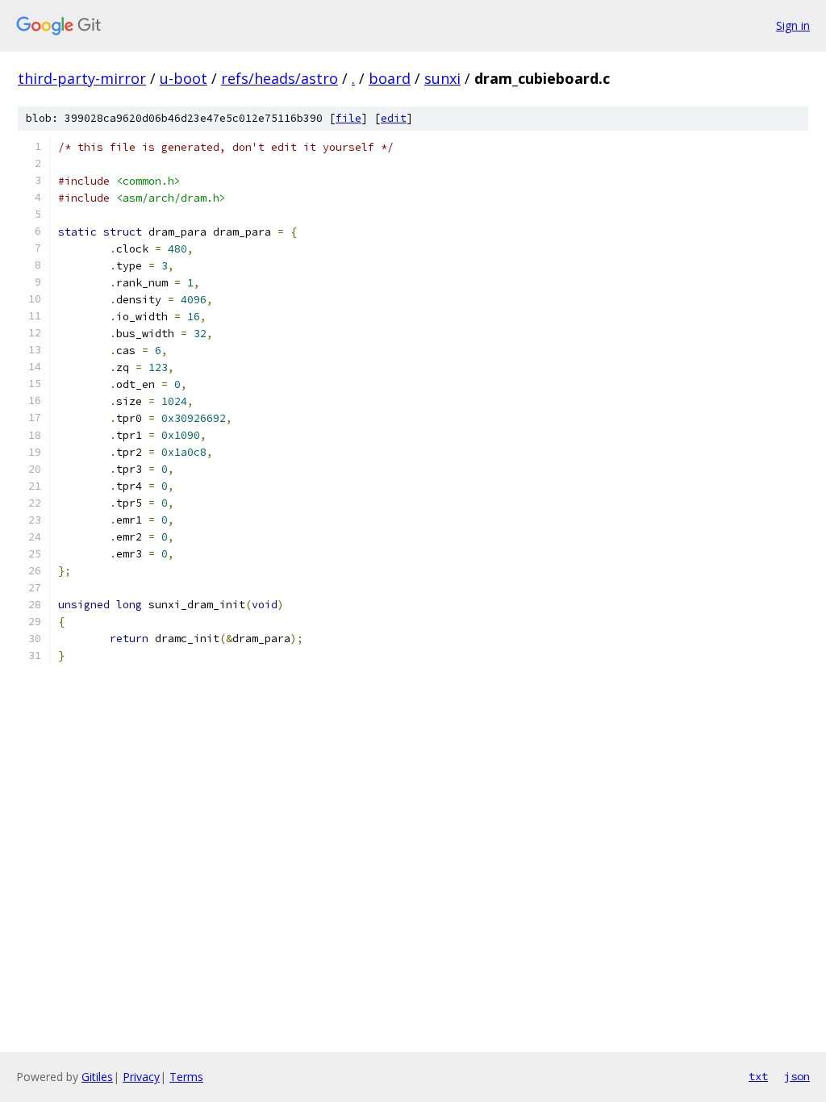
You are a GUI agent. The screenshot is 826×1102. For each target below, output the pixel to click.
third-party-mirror (82, 78)
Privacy (141, 1076)
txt (758, 1076)
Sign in (793, 25)
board (390, 78)
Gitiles (97, 1076)
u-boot (183, 78)
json (797, 1076)
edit (394, 118)
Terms (186, 1076)
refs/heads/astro (279, 78)
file (348, 118)
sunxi (442, 78)
